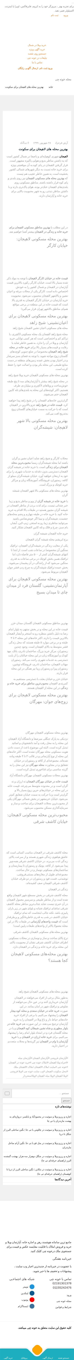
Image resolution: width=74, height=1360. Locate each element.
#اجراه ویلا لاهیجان (58, 1062)
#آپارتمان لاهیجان (41, 1058)
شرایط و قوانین (63, 1307)
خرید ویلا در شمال (37, 45)
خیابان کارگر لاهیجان (37, 300)
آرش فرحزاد (61, 143)
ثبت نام (55, 15)
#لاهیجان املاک (35, 1067)
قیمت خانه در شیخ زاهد (49, 404)
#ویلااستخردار (30, 1076)
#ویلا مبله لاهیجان (46, 1076)
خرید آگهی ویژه (37, 49)
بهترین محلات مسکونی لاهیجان (50, 775)
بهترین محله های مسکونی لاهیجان (45, 178)
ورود (66, 15)
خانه (51, 87)
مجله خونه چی (63, 1301)
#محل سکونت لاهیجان (56, 1071)
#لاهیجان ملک (20, 1067)
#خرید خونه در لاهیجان (20, 1062)
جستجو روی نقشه (37, 53)
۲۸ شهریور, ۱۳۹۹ (42, 143)
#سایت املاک (50, 1067)
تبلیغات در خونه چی (37, 58)
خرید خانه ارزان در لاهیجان (37, 1036)
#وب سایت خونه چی (34, 1071)
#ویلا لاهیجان (61, 1076)
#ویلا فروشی (16, 1071)
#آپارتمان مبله (25, 1058)
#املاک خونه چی (40, 1062)
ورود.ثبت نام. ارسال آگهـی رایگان (35, 68)
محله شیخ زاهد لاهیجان (54, 334)
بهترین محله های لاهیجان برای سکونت (24, 87)
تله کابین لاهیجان (33, 527)
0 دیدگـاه (24, 143)
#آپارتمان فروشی (59, 1058)
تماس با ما (37, 62)
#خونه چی (62, 1067)
